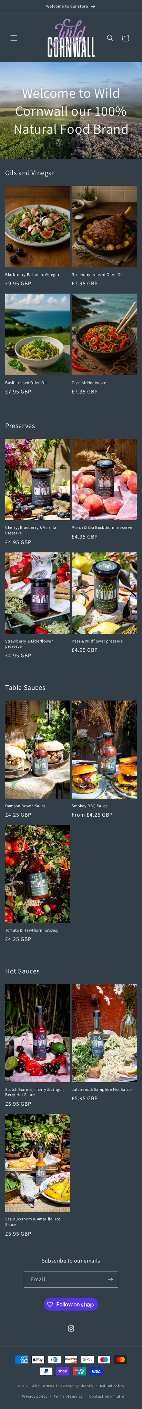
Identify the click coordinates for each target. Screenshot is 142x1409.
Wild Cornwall (44, 1385)
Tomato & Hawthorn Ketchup (32, 930)
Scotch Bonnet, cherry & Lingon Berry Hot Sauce (34, 1092)
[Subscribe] (110, 1280)
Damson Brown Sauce (25, 805)
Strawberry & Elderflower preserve (29, 643)
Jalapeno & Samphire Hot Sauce (102, 1089)
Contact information (107, 1396)
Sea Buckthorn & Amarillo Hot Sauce (32, 1221)
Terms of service (68, 1396)
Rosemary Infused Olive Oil (97, 274)
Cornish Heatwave (89, 382)
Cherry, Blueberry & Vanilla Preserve (30, 530)
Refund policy (112, 1385)
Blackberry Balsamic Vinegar (32, 274)
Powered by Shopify (76, 1385)
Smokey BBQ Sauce (90, 805)
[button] (13, 38)
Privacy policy (34, 1396)
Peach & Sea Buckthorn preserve (102, 527)
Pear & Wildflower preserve (97, 641)
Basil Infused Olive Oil (26, 382)
